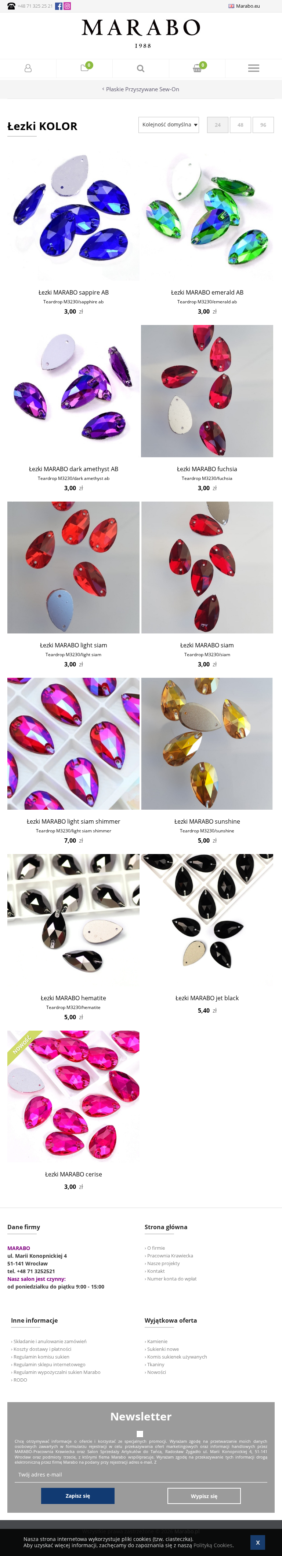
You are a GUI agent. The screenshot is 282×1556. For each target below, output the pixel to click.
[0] (84, 69)
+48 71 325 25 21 (35, 6)
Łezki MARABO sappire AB (74, 292)
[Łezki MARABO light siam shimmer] (73, 807)
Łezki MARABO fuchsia (207, 469)
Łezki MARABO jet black (207, 998)
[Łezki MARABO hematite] (73, 984)
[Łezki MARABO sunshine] (207, 807)
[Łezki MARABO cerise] (73, 1160)
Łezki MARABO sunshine (207, 821)
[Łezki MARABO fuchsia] (207, 455)
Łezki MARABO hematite (73, 998)
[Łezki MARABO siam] (207, 631)
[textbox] (166, 124)
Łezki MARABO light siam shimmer (73, 821)
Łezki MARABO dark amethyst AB (73, 469)
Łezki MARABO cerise (73, 1174)
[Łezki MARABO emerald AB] (207, 278)
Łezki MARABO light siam (73, 645)
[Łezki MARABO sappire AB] (73, 278)
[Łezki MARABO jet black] (207, 984)
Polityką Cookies (213, 1545)
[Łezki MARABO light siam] (73, 631)
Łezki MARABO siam (207, 645)
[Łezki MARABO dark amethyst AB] (73, 455)
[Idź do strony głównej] (141, 47)
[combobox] (168, 125)
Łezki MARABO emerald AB (207, 292)
